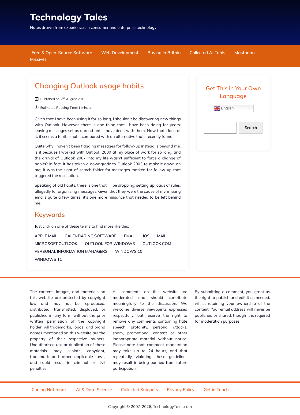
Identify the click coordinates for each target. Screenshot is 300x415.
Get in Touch (216, 389)
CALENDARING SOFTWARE (90, 235)
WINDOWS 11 (48, 259)
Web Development (120, 53)
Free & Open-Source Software (62, 53)
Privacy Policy (181, 389)
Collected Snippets (139, 389)
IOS (146, 235)
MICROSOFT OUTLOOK (56, 243)
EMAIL (129, 235)
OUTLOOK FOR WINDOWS (110, 243)
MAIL (161, 235)
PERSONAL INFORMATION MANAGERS (71, 251)
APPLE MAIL (46, 235)
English (227, 108)
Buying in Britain (164, 53)
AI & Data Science (94, 389)
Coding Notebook (49, 389)
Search (251, 127)
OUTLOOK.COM (156, 243)
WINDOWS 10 (128, 251)
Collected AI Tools (207, 53)
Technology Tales (69, 17)
